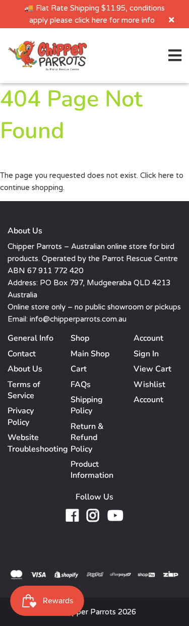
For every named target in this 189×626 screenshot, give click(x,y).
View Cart (152, 368)
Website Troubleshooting (38, 443)
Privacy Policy (21, 416)
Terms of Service (24, 390)
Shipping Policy (87, 405)
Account (148, 399)
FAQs (81, 384)
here (166, 175)
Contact (22, 353)
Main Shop (90, 353)
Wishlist (149, 384)
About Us (25, 368)
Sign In (146, 353)
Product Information (92, 470)
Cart (79, 368)
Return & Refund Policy (87, 438)
